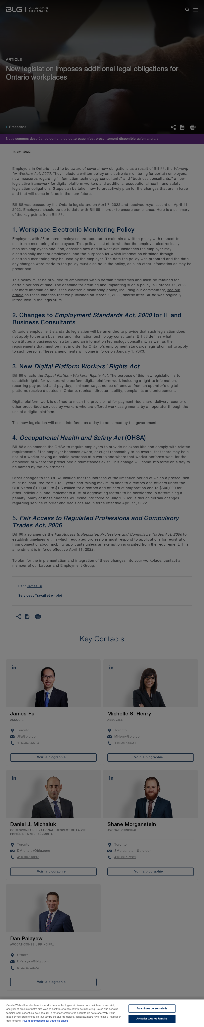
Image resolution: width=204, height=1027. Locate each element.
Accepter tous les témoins (151, 1018)
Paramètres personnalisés (152, 1008)
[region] (102, 1013)
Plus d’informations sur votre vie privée (45, 1021)
